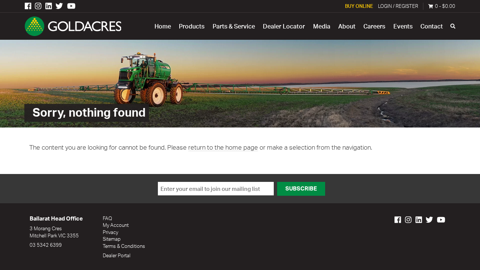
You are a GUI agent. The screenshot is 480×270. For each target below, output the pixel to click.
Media (321, 26)
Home (162, 26)
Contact (431, 26)
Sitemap (112, 239)
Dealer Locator (284, 26)
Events (402, 26)
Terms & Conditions (124, 246)
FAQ (107, 218)
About (347, 26)
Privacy (110, 232)
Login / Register (398, 6)
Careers (374, 26)
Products (191, 26)
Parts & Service (234, 26)
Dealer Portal (116, 255)
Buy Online (359, 6)
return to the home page (223, 147)
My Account (116, 225)
